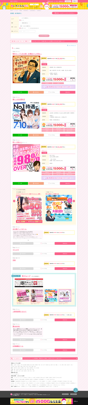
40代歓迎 (65, 381)
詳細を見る (67, 92)
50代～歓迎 (70, 381)
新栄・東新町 (35, 364)
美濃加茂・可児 (32, 367)
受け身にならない (57, 384)
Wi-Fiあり (63, 384)
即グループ (26, 276)
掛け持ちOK (52, 379)
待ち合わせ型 (59, 377)
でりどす (16, 250)
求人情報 (44, 64)
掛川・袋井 (21, 370)
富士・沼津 (32, 370)
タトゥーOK (39, 381)
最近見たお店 (50, 1)
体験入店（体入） (49, 386)
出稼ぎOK (16, 379)
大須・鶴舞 (55, 364)
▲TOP (76, 390)
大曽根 (47, 364)
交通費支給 (48, 383)
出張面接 (22, 386)
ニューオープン (17, 377)
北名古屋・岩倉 (14, 366)
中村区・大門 (19, 364)
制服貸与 (53, 383)
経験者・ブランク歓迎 (46, 381)
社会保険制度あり (43, 384)
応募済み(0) (61, 1)
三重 (12, 369)
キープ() (56, 1)
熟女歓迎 (23, 381)
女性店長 (37, 377)
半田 (30, 366)
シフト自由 (47, 379)
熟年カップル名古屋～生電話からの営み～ (27, 54)
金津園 (22, 367)
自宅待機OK (41, 379)
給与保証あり (42, 383)
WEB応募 (37, 92)
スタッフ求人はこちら (72, 45)
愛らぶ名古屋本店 (19, 99)
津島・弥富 (64, 364)
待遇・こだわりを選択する (25, 26)
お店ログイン (65, 394)
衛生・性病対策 (29, 383)
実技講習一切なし (36, 384)
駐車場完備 (63, 383)
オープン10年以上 (24, 377)
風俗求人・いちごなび (14, 10)
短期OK (31, 379)
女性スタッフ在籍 (31, 377)
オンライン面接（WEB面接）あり (32, 386)
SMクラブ (17, 374)
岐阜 (12, 367)
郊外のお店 (43, 377)
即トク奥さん (17, 142)
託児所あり (23, 383)
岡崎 (21, 366)
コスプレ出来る (36, 383)
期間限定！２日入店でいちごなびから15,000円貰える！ (65, 13)
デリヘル (12, 374)
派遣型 (50, 377)
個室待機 (27, 379)
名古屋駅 (24, 364)
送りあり (12, 384)
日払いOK (58, 383)
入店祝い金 (56, 386)
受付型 (54, 377)
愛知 (74, 1)
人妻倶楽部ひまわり (20, 311)
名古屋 (15, 364)
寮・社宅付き (17, 383)
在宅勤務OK (36, 379)
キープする (52, 92)
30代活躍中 (60, 381)
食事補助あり (72, 383)
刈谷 (27, 366)
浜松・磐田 (16, 370)
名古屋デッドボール (20, 229)
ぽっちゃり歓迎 (29, 381)
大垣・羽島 (26, 367)
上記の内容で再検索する (44, 35)
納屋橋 (28, 364)
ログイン (68, 1)
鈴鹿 (20, 369)
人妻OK (34, 381)
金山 (49, 364)
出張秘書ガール (18, 346)
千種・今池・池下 (41, 364)
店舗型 (47, 377)
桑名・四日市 (16, 369)
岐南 (19, 367)
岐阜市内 (15, 367)
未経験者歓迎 (17, 381)
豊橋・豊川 (34, 366)
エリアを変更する (25, 18)
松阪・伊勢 (32, 369)
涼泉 (14, 260)
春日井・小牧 (69, 364)
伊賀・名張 (26, 369)
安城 (24, 366)
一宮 (60, 364)
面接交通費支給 (42, 386)
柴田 (52, 364)
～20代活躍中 (54, 381)
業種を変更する (25, 22)
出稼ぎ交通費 (21, 379)
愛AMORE (16, 326)
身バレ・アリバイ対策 (19, 384)
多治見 (38, 367)
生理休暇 (67, 383)
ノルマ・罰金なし (28, 384)
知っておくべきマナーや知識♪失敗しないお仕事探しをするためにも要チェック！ (38, 41)
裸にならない (50, 384)
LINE (21, 92)
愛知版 (21, 10)
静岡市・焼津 (26, 370)
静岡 (12, 370)
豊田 (19, 366)
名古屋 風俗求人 (33, 10)
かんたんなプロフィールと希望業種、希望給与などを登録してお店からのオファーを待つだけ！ (37, 358)
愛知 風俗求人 (26, 10)
